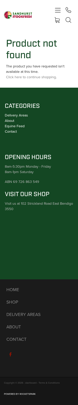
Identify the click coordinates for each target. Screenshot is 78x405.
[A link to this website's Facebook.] (10, 354)
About (9, 120)
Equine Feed (15, 125)
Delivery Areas (16, 115)
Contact (11, 131)
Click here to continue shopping (31, 76)
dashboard (31, 382)
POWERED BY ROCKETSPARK (20, 394)
